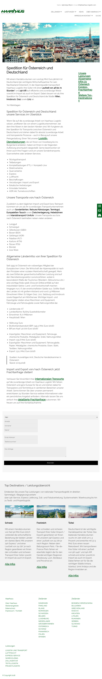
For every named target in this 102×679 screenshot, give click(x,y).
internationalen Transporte (49, 378)
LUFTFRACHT (10, 653)
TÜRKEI (74, 626)
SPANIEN (42, 637)
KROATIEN (76, 613)
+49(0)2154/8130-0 (67, 5)
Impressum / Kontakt (13, 611)
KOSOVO (75, 611)
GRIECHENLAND (78, 608)
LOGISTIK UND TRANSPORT (16, 650)
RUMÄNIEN (76, 619)
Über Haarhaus (92, 12)
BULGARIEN (76, 606)
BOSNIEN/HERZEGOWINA (82, 603)
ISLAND (41, 608)
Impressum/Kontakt (83, 16)
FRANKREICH (43, 632)
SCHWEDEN (43, 613)
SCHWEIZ (42, 629)
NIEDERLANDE (44, 621)
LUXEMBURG (43, 619)
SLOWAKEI (76, 624)
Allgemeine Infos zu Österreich (84, 81)
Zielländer (55, 12)
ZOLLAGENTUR (11, 661)
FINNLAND (42, 606)
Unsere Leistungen (84, 74)
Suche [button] (98, 16)
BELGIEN (41, 616)
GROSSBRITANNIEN (46, 624)
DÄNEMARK (43, 603)
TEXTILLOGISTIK (11, 663)
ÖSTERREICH (43, 626)
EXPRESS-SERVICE (12, 656)
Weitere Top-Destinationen (85, 98)
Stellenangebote (12, 606)
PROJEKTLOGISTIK (12, 666)
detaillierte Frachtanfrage (32, 399)
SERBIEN (75, 621)
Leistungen (69, 12)
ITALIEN (41, 634)
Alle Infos (10, 564)
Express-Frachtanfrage (85, 90)
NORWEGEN (43, 611)
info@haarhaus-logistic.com (87, 5)
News (81, 12)
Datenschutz (10, 608)
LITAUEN (75, 616)
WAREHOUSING (11, 658)
